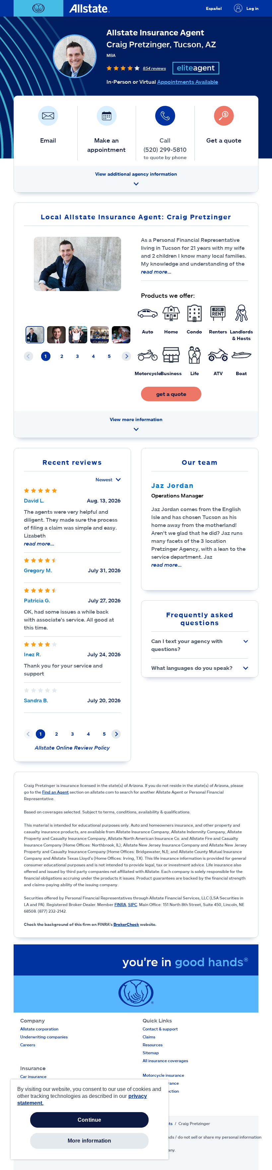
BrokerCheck (126, 924)
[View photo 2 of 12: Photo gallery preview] (56, 334)
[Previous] (28, 356)
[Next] (126, 356)
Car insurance (33, 1076)
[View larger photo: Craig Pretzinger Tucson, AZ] (77, 264)
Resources (153, 1044)
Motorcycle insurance (163, 1075)
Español (214, 8)
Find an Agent (55, 792)
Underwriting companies (44, 1036)
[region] (90, 1119)
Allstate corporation (39, 1028)
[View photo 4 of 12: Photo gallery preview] (99, 334)
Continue (89, 1120)
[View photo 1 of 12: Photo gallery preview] (35, 334)
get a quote (171, 394)
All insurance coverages (165, 1060)
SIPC (132, 904)
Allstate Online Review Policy (72, 747)
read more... (156, 271)
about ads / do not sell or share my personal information (208, 1137)
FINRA (120, 904)
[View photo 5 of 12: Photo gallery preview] (121, 334)
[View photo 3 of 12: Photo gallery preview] (78, 334)
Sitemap (151, 1052)
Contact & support (160, 1028)
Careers (27, 1044)
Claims (149, 1036)
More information (89, 1141)
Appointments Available (187, 81)
